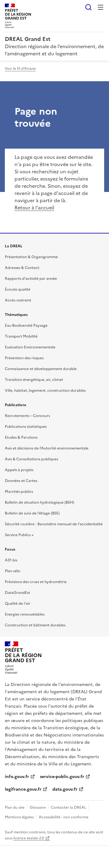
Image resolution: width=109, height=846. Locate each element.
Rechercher (88, 7)
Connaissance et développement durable (41, 369)
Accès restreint (18, 300)
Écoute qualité (17, 289)
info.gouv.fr (17, 776)
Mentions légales (19, 817)
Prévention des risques (24, 358)
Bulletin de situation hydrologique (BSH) (39, 502)
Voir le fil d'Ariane (20, 68)
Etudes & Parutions (21, 437)
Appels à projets (19, 470)
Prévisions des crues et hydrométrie (36, 582)
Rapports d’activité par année (31, 278)
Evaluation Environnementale (30, 347)
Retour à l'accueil (34, 207)
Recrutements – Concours (27, 415)
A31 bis (11, 560)
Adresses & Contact (22, 267)
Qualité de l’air (17, 603)
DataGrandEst (17, 592)
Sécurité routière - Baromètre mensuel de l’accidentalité (54, 524)
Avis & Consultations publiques (31, 459)
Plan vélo (12, 571)
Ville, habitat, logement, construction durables (45, 390)
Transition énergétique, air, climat (34, 379)
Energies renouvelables (25, 614)
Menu (100, 7)
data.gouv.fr (65, 789)
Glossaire (38, 807)
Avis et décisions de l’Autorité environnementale (46, 448)
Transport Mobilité (21, 336)
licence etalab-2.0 (28, 838)
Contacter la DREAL (68, 807)
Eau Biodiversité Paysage (26, 325)
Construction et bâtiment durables (35, 625)
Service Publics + (19, 535)
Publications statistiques (26, 426)
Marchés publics (19, 491)
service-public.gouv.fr (62, 776)
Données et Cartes (21, 480)
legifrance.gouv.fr (23, 789)
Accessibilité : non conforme (63, 817)
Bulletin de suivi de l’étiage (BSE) (32, 513)
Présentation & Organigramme (31, 257)
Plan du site (15, 807)
